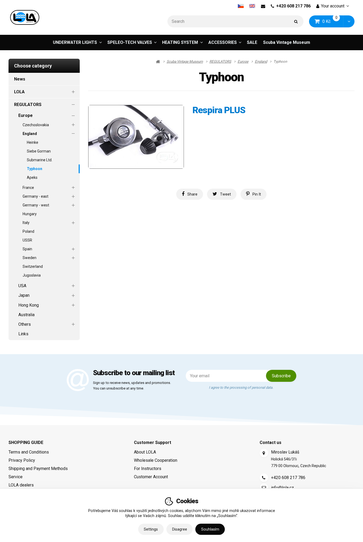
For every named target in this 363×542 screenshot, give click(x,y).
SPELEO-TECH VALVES (129, 42)
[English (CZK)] (252, 6)
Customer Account (151, 476)
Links (23, 333)
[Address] (264, 453)
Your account (332, 6)
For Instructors (147, 468)
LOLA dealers (21, 485)
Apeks (32, 177)
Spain (27, 249)
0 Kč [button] (333, 21)
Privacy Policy (22, 460)
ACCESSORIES (222, 42)
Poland (28, 231)
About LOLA (145, 452)
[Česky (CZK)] (240, 6)
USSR (27, 240)
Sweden (29, 258)
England (30, 134)
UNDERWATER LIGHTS (75, 42)
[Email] (263, 6)
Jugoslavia (32, 275)
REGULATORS (27, 104)
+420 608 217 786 (293, 6)
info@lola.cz (282, 487)
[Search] (296, 21)
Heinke (32, 142)
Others (24, 324)
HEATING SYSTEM (180, 42)
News (19, 79)
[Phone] (264, 477)
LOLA (19, 91)
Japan (23, 295)
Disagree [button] (179, 529)
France (28, 187)
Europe (25, 115)
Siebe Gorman (39, 151)
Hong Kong (28, 305)
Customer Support (152, 442)
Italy (26, 223)
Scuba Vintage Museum (286, 42)
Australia (26, 314)
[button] (348, 21)
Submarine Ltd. (39, 160)
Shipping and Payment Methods (38, 468)
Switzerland (33, 266)
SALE (252, 42)
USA (22, 285)
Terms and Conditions (29, 452)
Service (16, 476)
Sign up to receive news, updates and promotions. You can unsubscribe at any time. (132, 385)
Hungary (30, 214)
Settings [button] (151, 529)
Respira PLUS (218, 110)
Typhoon (34, 169)
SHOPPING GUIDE (26, 442)
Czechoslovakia (36, 125)
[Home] (25, 17)
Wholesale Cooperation (155, 460)
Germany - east (35, 196)
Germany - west (36, 205)
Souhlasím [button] (210, 529)
